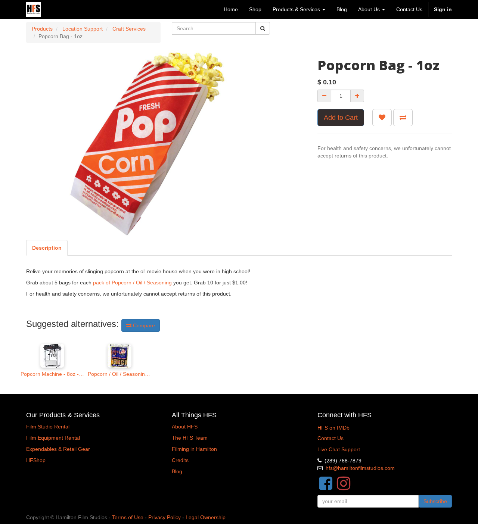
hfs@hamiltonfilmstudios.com (360, 468)
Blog (177, 471)
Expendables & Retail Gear (58, 449)
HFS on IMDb (333, 428)
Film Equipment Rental (53, 438)
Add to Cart (341, 117)
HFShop (36, 460)
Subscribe (435, 501)
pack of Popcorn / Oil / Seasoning (132, 283)
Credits (180, 460)
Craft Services (129, 29)
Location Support (82, 29)
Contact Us (330, 438)
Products (42, 29)
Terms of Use (127, 517)
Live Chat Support (338, 449)
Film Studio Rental (47, 427)
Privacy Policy (164, 517)
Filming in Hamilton (194, 449)
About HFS (185, 427)
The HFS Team (190, 438)
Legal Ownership (206, 517)
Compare (143, 325)
